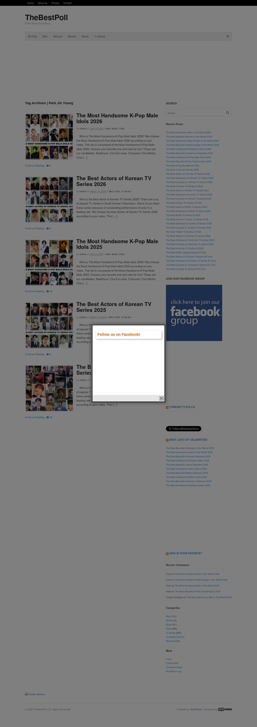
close (161, 398)
